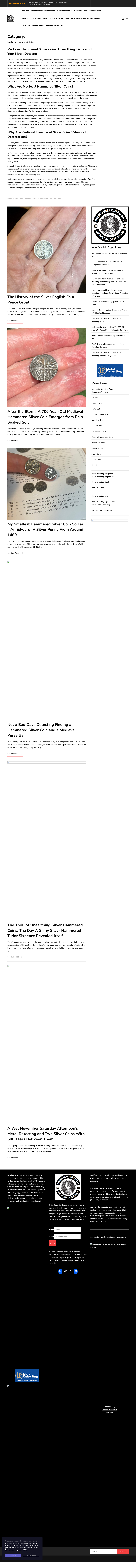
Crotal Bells (96, 409)
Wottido (109, 1412)
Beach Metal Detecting (100, 504)
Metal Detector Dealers (31, 18)
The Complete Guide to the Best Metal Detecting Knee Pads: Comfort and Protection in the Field (109, 293)
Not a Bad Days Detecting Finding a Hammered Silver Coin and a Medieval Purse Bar (41, 730)
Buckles (94, 397)
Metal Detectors (97, 487)
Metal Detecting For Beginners (69, 11)
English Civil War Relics (100, 414)
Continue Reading (14, 320)
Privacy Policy (31, 1555)
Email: (51, 1236)
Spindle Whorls (97, 448)
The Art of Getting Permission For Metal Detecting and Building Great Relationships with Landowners (108, 282)
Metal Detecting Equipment (58, 2)
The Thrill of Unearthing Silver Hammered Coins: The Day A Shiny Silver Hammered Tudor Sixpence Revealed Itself (45, 930)
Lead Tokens (96, 426)
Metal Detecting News (100, 496)
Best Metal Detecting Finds (37, 2)
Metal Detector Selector (53, 18)
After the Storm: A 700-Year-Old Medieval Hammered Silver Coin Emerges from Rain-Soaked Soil (46, 417)
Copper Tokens (97, 403)
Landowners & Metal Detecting (43, 11)
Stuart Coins (96, 454)
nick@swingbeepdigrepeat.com (113, 1237)
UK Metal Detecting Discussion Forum (85, 18)
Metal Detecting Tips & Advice (40, 4)
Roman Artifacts (98, 442)
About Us (25, 11)
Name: (51, 1229)
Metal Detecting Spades (100, 482)
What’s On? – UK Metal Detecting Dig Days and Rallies (42, 26)
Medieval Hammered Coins (102, 437)
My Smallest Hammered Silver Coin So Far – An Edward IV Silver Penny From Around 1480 (45, 530)
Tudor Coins (96, 459)
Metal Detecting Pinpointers (102, 476)
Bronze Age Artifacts (99, 392)
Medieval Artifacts (98, 431)
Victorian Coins (97, 465)
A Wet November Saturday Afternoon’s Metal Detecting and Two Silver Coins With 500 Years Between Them (46, 1134)
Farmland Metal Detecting (101, 510)
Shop (67, 18)
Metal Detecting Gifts (92, 11)
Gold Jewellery (97, 420)
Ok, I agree (12, 1555)
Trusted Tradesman (109, 1409)
